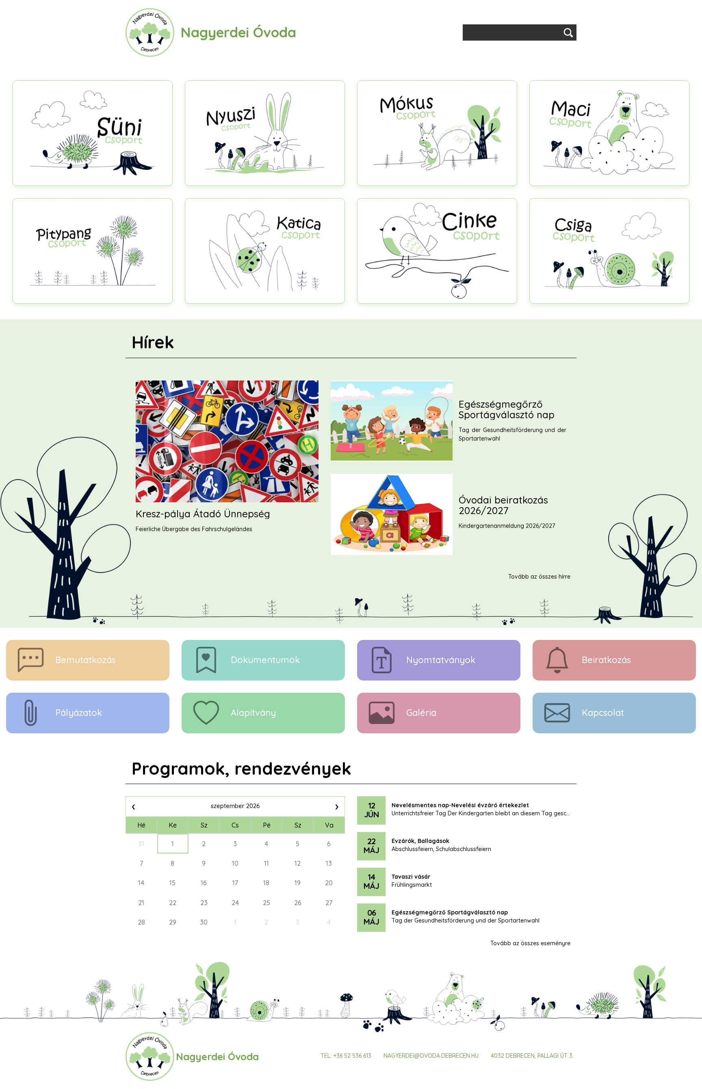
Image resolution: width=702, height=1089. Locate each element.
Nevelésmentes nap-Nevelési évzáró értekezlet (460, 805)
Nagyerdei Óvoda (238, 32)
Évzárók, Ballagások (420, 841)
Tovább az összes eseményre (530, 943)
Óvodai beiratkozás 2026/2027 (503, 505)
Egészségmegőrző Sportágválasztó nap (507, 409)
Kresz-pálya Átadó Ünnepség (203, 513)
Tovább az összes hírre (539, 576)
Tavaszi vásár (411, 877)
